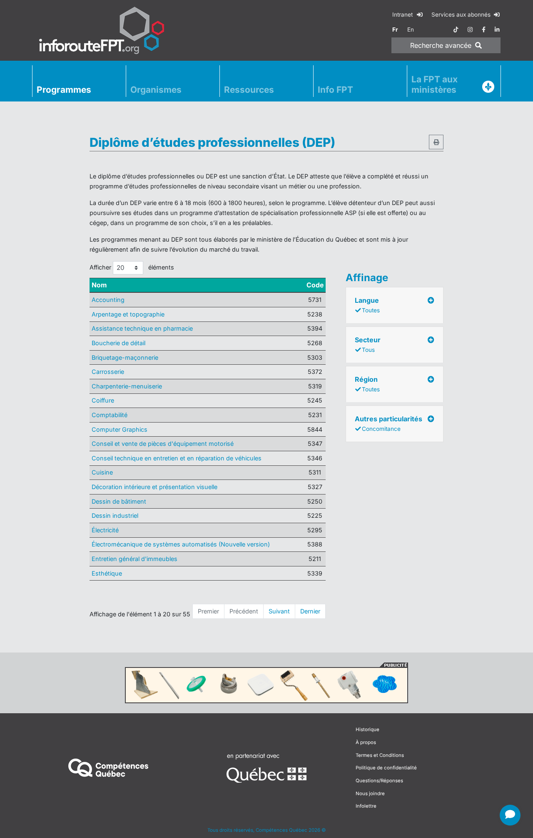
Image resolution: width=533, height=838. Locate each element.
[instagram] (470, 29)
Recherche (440, 45)
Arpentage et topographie (128, 314)
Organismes (156, 89)
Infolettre (366, 806)
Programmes (64, 89)
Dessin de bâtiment (119, 501)
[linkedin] (497, 29)
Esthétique (107, 573)
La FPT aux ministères (434, 84)
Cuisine (102, 472)
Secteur (368, 344)
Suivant (279, 611)
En (410, 29)
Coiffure (103, 400)
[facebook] (483, 29)
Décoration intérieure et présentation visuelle (154, 486)
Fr (395, 29)
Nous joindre (370, 793)
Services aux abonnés (461, 14)
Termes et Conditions (380, 755)
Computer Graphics (119, 429)
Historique (367, 729)
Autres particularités (388, 423)
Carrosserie (108, 371)
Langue (367, 305)
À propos (366, 742)
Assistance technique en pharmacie (142, 328)
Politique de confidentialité (386, 768)
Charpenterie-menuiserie (127, 386)
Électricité (105, 530)
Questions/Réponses (379, 781)
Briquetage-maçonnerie (125, 357)
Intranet (403, 14)
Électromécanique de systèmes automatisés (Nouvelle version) (181, 544)
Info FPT (335, 89)
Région (367, 384)
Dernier (310, 611)
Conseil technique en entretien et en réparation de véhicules (177, 458)
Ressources (249, 89)
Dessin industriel (115, 515)
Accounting (108, 299)
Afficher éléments (132, 267)
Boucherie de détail (118, 342)
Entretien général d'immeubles (134, 558)
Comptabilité (109, 414)
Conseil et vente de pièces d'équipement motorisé (163, 443)
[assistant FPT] (510, 815)
